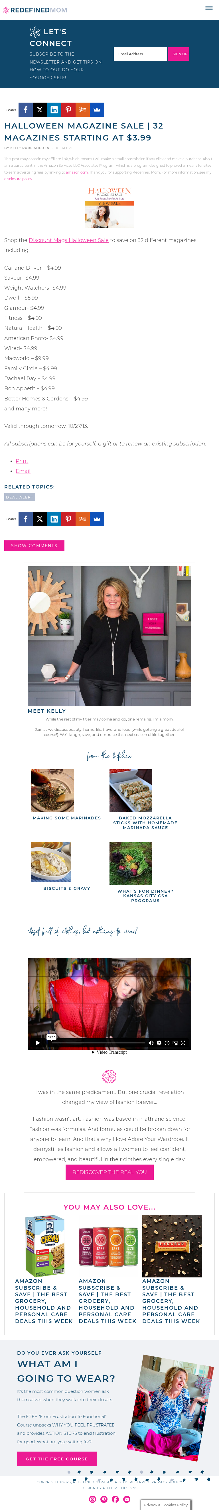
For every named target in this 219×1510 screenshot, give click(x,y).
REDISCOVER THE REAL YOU (109, 1172)
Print (22, 461)
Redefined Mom (35, 10)
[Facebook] (26, 110)
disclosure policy (18, 179)
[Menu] (209, 8)
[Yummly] (83, 110)
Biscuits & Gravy (66, 888)
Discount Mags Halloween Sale (69, 240)
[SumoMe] (97, 110)
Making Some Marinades (67, 818)
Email (23, 471)
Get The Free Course (57, 1459)
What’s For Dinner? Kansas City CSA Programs (145, 896)
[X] (40, 110)
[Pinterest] (68, 110)
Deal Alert (62, 148)
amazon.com (77, 172)
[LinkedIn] (54, 110)
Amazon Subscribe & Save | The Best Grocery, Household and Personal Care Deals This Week (44, 1301)
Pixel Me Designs (120, 1488)
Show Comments (34, 545)
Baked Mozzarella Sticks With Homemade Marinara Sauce (145, 822)
